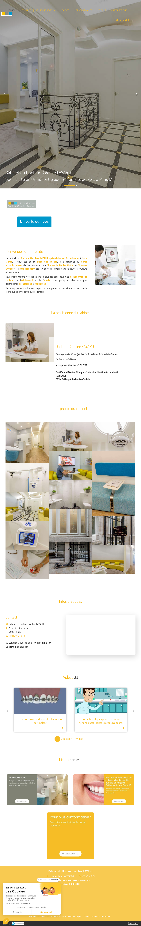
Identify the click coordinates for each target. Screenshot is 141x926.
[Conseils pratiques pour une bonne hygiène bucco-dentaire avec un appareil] (40, 701)
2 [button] (76, 185)
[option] (70, 94)
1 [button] (69, 185)
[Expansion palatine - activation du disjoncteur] (101, 701)
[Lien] (34, 221)
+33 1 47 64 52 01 (17, 636)
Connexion (133, 923)
